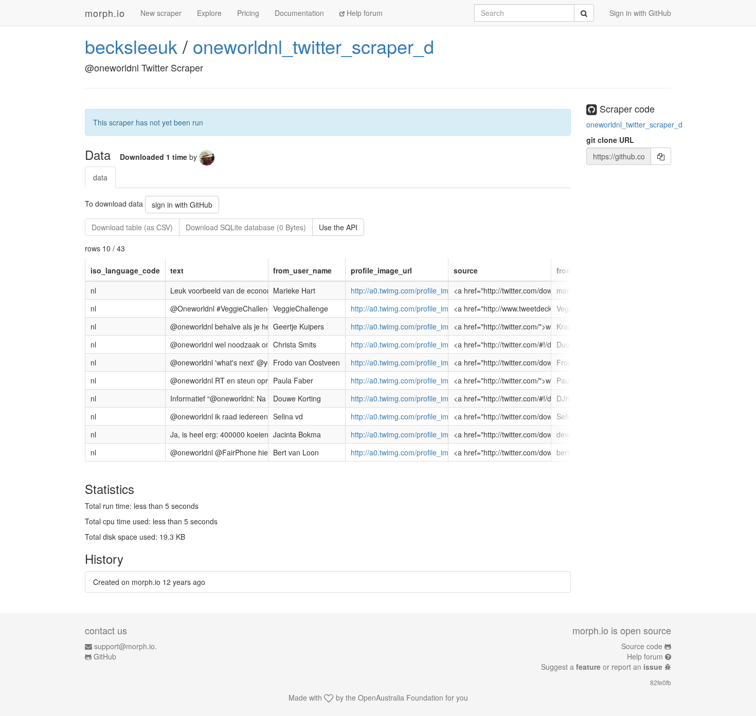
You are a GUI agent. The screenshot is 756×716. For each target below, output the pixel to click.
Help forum (364, 13)
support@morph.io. (125, 646)
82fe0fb (660, 682)
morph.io (105, 13)
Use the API (338, 227)
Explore (209, 13)
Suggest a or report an (601, 667)
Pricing (248, 13)
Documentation (299, 13)
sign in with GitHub (182, 204)
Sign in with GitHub (640, 13)
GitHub (105, 656)
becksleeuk (131, 46)
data (100, 177)
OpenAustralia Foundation (400, 697)
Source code (641, 646)
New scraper (161, 13)
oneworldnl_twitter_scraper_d (313, 46)
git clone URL (610, 140)
